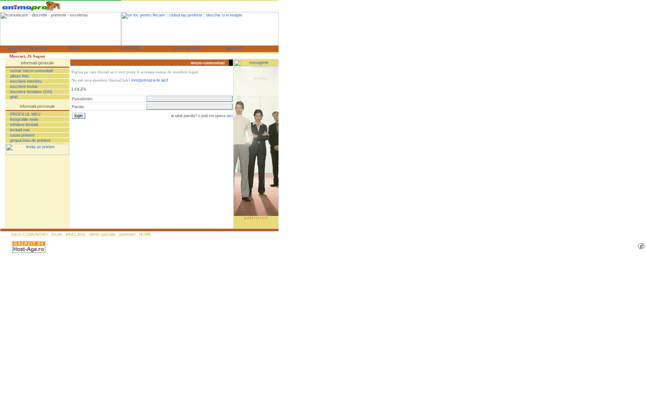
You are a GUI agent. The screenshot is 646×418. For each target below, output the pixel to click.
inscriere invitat (23, 86)
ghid (14, 97)
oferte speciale (102, 234)
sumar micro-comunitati (31, 70)
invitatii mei (20, 130)
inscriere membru (26, 81)
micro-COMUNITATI (30, 234)
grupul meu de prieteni (30, 140)
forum (56, 234)
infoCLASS (75, 234)
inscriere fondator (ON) (31, 91)
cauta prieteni (22, 135)
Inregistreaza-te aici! (149, 80)
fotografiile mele (24, 119)
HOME (144, 234)
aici (230, 115)
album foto (19, 76)
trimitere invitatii (24, 124)
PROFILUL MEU (25, 114)
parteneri (127, 234)
